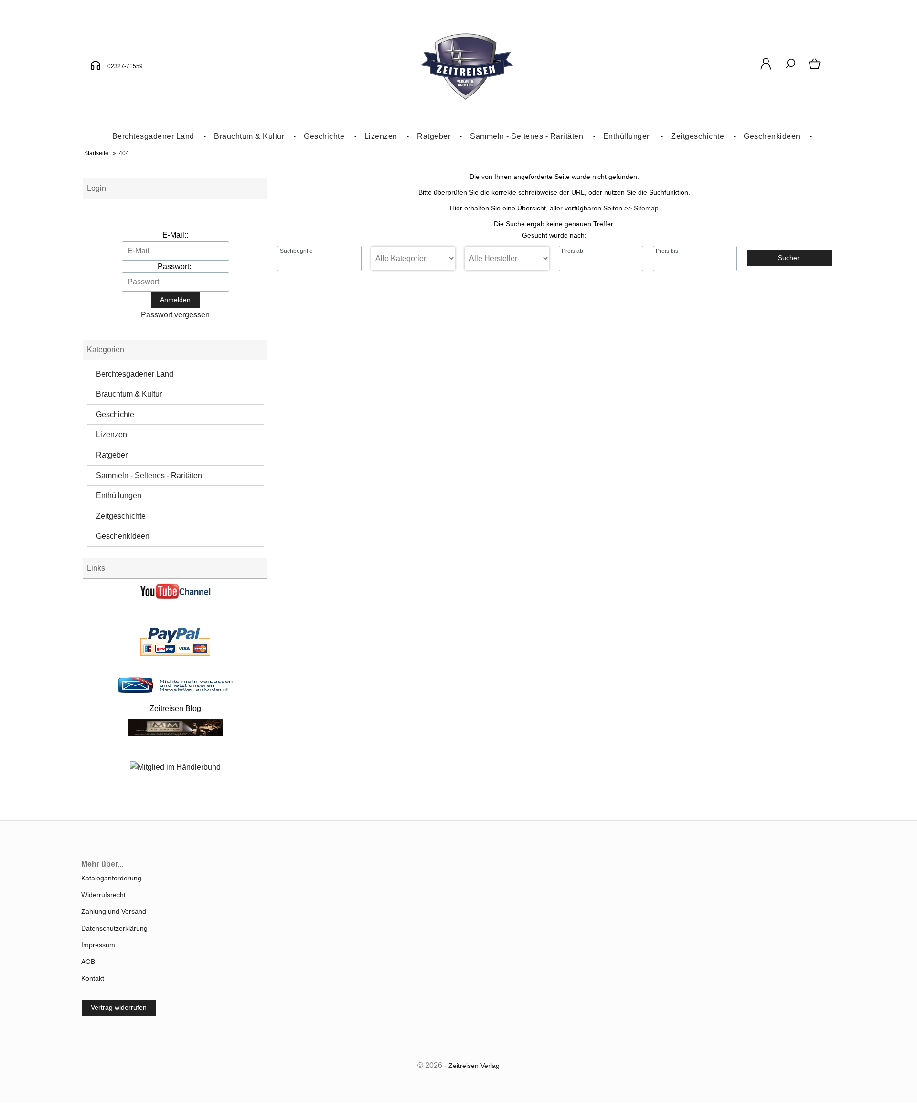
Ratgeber (433, 136)
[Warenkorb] (815, 69)
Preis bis (667, 251)
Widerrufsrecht (103, 895)
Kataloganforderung (111, 878)
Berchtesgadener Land (153, 136)
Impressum (98, 945)
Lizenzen (380, 136)
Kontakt (92, 978)
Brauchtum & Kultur (249, 136)
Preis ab (572, 251)
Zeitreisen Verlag (474, 1065)
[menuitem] (155, 137)
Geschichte (324, 136)
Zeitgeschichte (697, 136)
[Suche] (790, 69)
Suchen (789, 258)
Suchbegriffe (296, 251)
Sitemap (646, 208)
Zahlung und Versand (113, 911)
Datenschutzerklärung (114, 928)
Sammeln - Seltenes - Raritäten (526, 136)
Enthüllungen (627, 136)
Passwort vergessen (175, 315)
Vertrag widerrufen (119, 1007)
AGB (88, 961)
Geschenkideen (772, 136)
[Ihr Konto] (766, 69)
